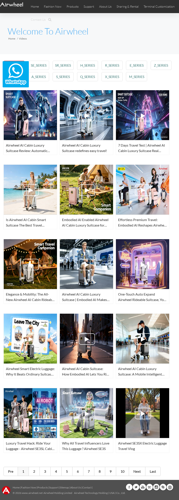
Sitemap (64, 487)
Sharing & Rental (128, 6)
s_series (63, 76)
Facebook (129, 487)
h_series (87, 65)
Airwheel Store (149, 487)
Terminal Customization (159, 6)
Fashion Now (28, 487)
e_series (137, 65)
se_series (38, 65)
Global (170, 487)
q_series (87, 76)
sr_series (63, 65)
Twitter (136, 487)
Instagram (156, 487)
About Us (75, 487)
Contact (86, 487)
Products (73, 6)
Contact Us (38, 19)
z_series (161, 65)
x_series (112, 76)
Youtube (142, 487)
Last (153, 471)
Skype (163, 487)
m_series (136, 76)
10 (122, 471)
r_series (112, 65)
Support (89, 6)
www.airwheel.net (32, 493)
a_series (38, 76)
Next (137, 471)
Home (35, 6)
